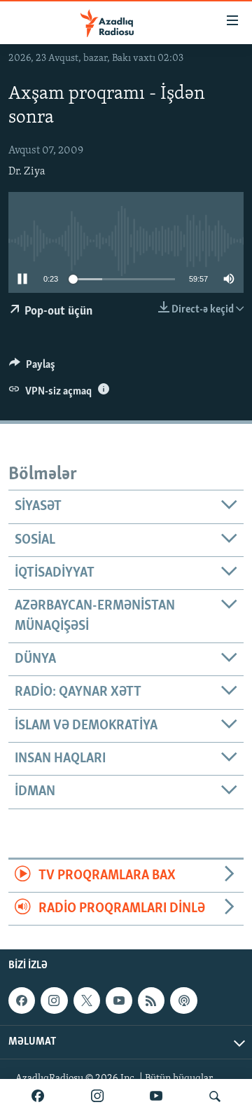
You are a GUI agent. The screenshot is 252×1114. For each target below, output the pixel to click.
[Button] (32, 368)
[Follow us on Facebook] (21, 1000)
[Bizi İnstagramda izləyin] (97, 1096)
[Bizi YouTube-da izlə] (156, 1096)
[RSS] (151, 1000)
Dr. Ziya (27, 171)
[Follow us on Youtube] (119, 1000)
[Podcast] (183, 1000)
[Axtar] (215, 1096)
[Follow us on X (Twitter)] (87, 1000)
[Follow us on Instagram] (54, 1000)
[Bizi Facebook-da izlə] (37, 1096)
